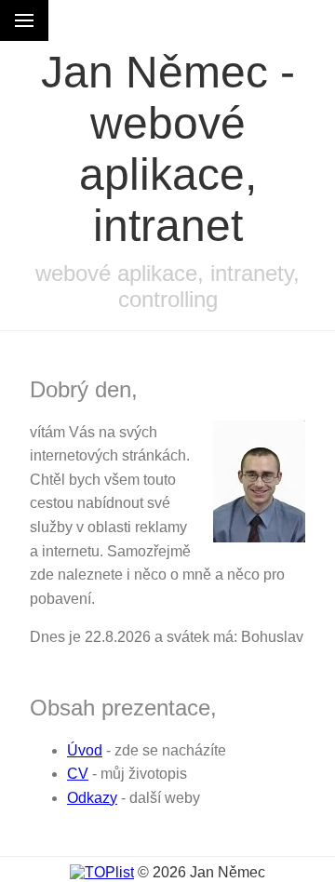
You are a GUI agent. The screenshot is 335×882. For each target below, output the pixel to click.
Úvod (84, 750)
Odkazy (92, 798)
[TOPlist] (102, 872)
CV (77, 774)
